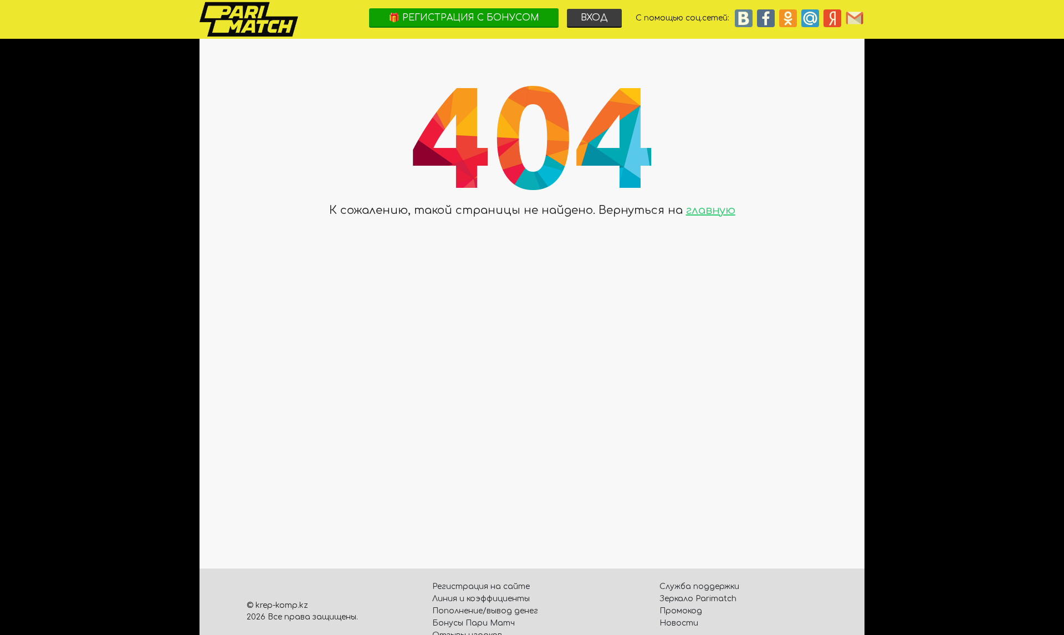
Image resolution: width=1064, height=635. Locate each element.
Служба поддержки (699, 586)
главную (710, 210)
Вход (594, 18)
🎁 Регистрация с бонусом (463, 18)
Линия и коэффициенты (481, 599)
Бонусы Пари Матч (473, 623)
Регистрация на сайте (481, 586)
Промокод (680, 611)
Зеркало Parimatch (697, 599)
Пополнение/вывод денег (485, 611)
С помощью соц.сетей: (685, 18)
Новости (678, 623)
